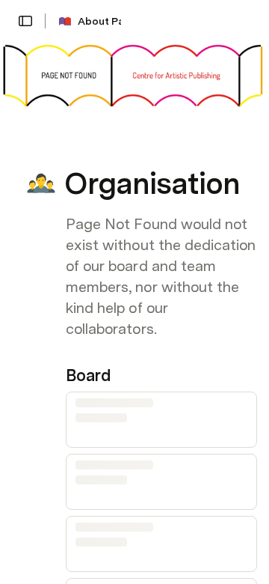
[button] (25, 20)
